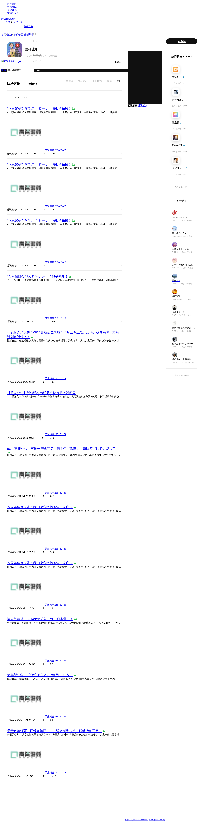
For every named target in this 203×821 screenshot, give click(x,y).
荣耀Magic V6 (22, 789)
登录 (7, 22)
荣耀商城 (12, 7)
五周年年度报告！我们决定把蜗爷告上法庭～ (40, 507)
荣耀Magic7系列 (23, 804)
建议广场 (37, 61)
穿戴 (126, 797)
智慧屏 (127, 800)
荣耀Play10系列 (87, 800)
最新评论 (82, 81)
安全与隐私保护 (109, 797)
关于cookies (83, 817)
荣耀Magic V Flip (23, 814)
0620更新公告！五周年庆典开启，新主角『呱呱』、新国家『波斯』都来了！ (63, 449)
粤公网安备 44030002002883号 (136, 820)
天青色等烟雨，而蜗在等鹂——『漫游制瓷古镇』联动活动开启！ (54, 731)
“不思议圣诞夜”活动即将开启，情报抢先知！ (39, 108)
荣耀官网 (12, 4)
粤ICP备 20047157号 (157, 820)
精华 (109, 81)
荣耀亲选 (12, 10)
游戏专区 (18, 34)
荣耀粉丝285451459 (55, 150)
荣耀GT (84, 807)
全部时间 (33, 83)
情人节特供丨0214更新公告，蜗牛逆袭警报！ (40, 619)
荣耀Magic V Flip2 (24, 800)
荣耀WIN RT (65, 793)
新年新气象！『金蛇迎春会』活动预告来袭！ (40, 675)
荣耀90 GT (42, 811)
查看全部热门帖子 (180, 375)
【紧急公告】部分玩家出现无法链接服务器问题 (41, 393)
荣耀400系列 (43, 797)
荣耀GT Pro (86, 804)
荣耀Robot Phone (88, 789)
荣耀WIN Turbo (66, 797)
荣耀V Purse (86, 811)
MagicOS (106, 789)
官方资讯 (23, 97)
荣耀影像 (37, 54)
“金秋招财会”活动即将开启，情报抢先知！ (37, 276)
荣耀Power (85, 797)
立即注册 (18, 22)
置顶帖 (69, 81)
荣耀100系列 (43, 807)
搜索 (3, 70)
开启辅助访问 (8, 18)
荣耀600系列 (43, 789)
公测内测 (106, 793)
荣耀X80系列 (86, 793)
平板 (126, 793)
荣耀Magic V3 (22, 807)
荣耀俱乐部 (13, 13)
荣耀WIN (63, 789)
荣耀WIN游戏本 (66, 800)
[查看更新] (23, 83)
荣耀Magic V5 (22, 797)
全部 (15, 97)
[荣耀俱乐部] (11, 61)
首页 (35, 34)
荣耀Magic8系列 (23, 793)
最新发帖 (97, 81)
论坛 (35, 41)
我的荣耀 (106, 800)
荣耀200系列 (43, 804)
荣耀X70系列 (86, 814)
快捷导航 (28, 26)
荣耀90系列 (43, 814)
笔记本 (127, 789)
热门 (119, 81)
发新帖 (182, 41)
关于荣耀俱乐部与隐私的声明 (66, 817)
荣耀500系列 (43, 793)
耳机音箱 (128, 804)
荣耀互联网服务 (152, 789)
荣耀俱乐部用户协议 (47, 817)
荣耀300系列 (43, 800)
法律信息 (91, 817)
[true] (38, 70)
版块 (35, 47)
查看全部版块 (180, 187)
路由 (126, 807)
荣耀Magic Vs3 (23, 811)
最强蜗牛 (29, 34)
